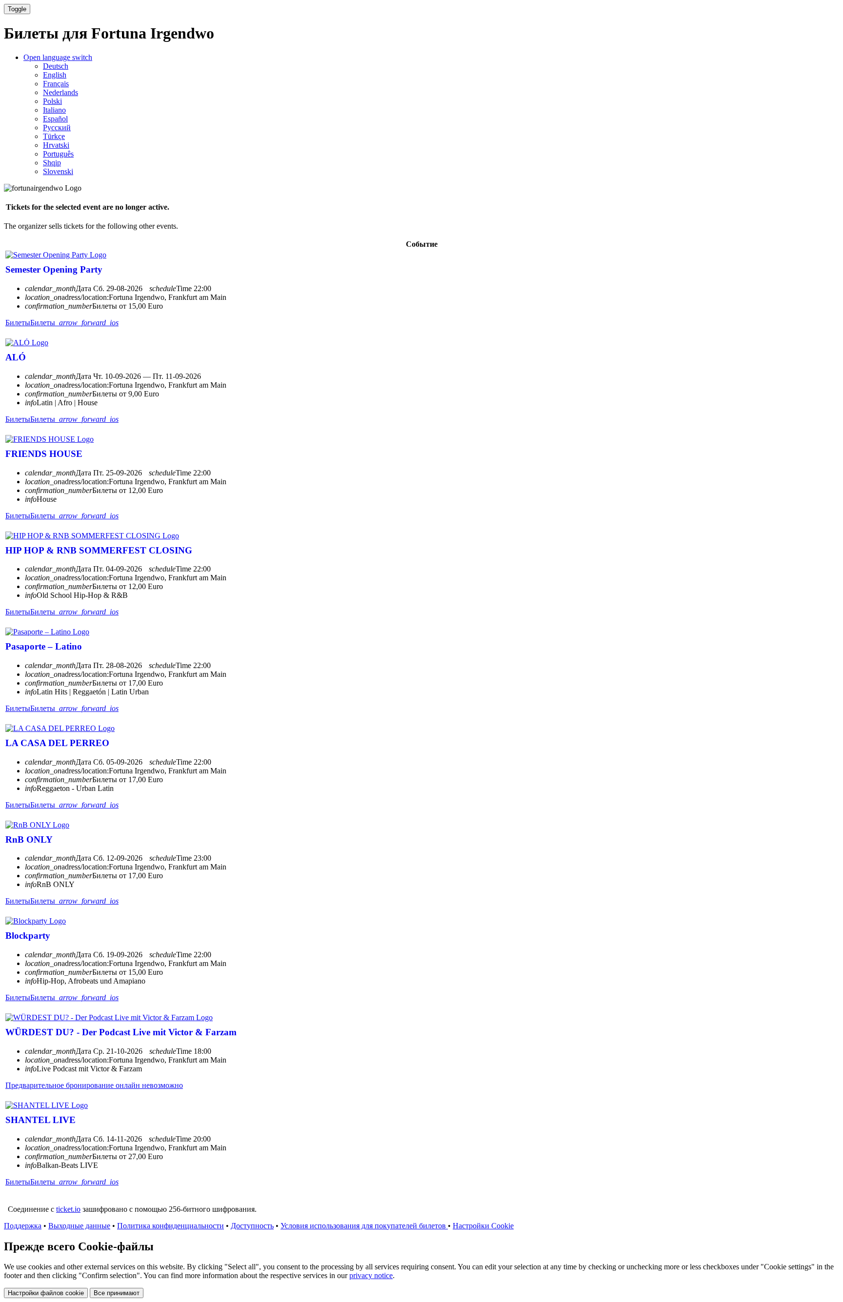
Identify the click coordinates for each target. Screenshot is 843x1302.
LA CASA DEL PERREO (57, 743)
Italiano (54, 110)
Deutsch (55, 66)
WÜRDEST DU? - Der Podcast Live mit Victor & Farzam (121, 1032)
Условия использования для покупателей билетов (364, 1226)
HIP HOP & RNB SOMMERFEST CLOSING (98, 550)
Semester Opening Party (53, 269)
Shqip (52, 162)
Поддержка (22, 1226)
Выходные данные (79, 1226)
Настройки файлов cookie (46, 1293)
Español (55, 119)
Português (58, 154)
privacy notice (371, 1275)
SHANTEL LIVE (40, 1120)
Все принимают (117, 1293)
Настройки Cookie (483, 1226)
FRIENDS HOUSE (43, 454)
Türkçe (54, 136)
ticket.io (68, 1209)
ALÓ (15, 357)
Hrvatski (56, 145)
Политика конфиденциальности (170, 1226)
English (54, 75)
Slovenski (58, 171)
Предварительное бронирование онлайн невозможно (94, 1085)
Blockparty (27, 935)
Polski (52, 101)
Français (56, 83)
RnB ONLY (29, 839)
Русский (57, 127)
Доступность (252, 1226)
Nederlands (60, 92)
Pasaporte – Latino (43, 646)
